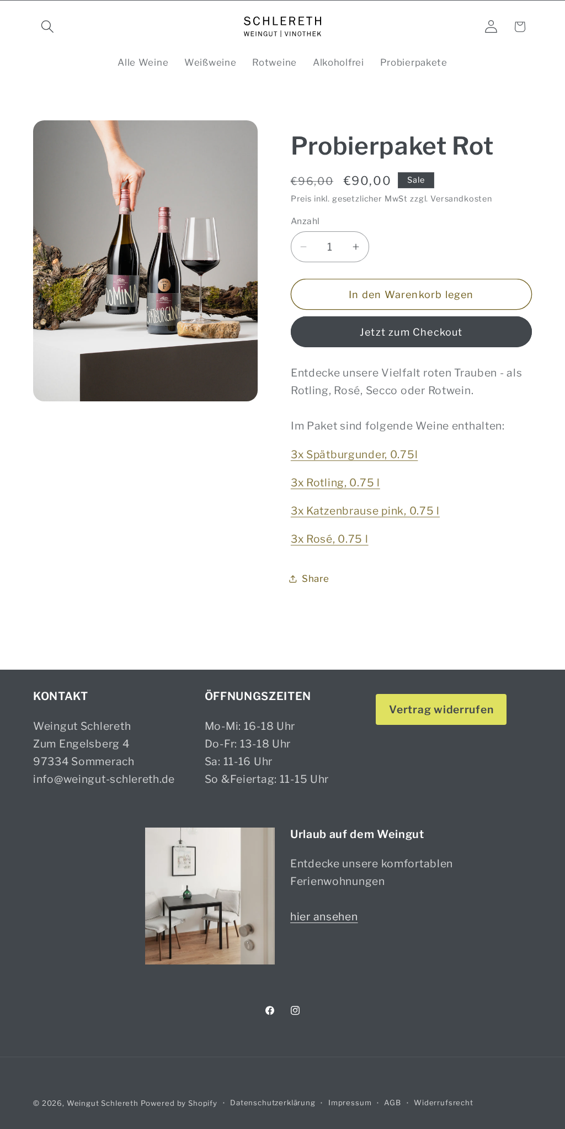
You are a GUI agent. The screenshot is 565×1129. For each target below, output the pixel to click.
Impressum (350, 1102)
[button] (47, 26)
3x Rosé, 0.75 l (330, 538)
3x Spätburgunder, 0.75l (354, 454)
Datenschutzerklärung (273, 1102)
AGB (392, 1102)
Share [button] (315, 578)
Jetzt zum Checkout (411, 332)
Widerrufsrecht (443, 1102)
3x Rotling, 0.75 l (335, 482)
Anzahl (305, 221)
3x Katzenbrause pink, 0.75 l (365, 510)
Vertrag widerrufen (441, 709)
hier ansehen (324, 916)
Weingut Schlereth (102, 1103)
